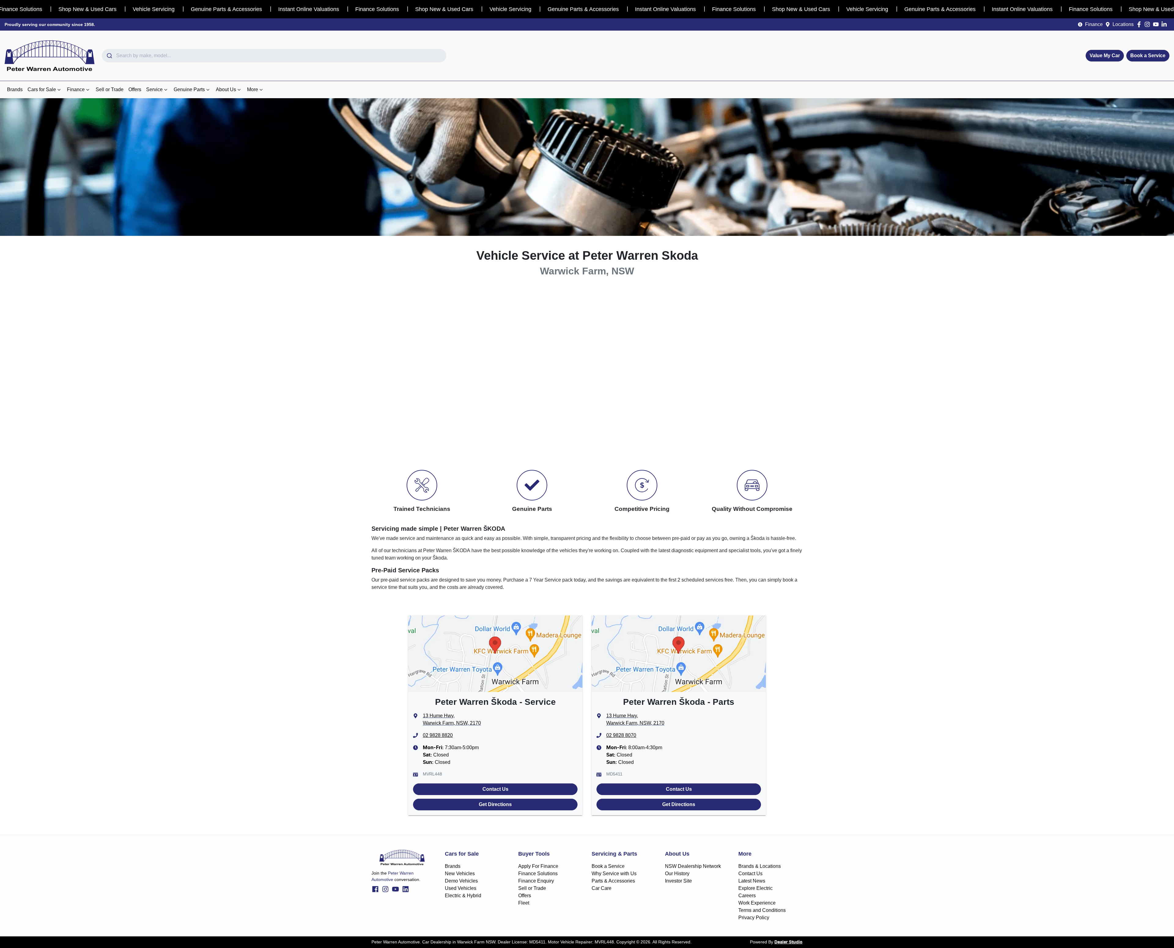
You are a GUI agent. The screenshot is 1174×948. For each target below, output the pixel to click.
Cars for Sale (42, 89)
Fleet (523, 902)
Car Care (601, 888)
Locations (1123, 24)
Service (154, 89)
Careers (747, 895)
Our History (677, 873)
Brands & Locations (759, 866)
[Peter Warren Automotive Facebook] (1140, 24)
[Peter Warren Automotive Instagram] (1148, 24)
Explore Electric (755, 888)
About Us (226, 89)
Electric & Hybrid (463, 895)
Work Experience (757, 902)
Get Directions (495, 804)
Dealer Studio (788, 942)
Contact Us (495, 789)
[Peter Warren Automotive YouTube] (1157, 24)
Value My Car (1105, 55)
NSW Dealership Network (693, 866)
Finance (1094, 24)
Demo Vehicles (461, 880)
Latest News (751, 880)
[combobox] (274, 55)
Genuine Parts (189, 89)
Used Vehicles (460, 888)
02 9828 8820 (438, 735)
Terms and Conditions (762, 910)
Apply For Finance (538, 866)
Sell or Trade (110, 89)
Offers (134, 89)
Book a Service (1147, 55)
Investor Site (678, 880)
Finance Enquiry (536, 880)
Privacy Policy (753, 917)
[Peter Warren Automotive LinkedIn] (1165, 24)
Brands (15, 89)
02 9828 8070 (621, 735)
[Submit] (109, 55)
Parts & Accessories (613, 880)
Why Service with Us (614, 873)
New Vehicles (460, 873)
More (252, 89)
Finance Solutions (538, 873)
